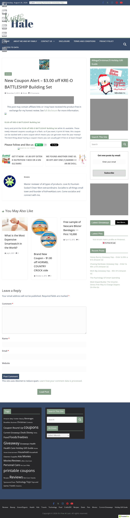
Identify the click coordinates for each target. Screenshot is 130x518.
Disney (29, 432)
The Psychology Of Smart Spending (105, 278)
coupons (31, 427)
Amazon (6, 419)
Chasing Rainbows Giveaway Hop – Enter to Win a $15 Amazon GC (50, 3)
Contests (29, 422)
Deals (23, 432)
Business (14, 422)
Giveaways (24, 443)
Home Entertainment (10, 452)
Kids (20, 456)
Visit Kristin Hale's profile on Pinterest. (109, 239)
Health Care (9, 448)
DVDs (35, 433)
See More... (121, 222)
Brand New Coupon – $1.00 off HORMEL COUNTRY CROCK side (43, 262)
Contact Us (46, 41)
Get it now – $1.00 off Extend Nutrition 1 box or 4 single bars (27, 160)
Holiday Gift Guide (24, 448)
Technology (21, 482)
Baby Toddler (14, 419)
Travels (12, 486)
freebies (23, 437)
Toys (28, 482)
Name (6, 338)
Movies (26, 456)
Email (5, 350)
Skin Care (26, 478)
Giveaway (11, 443)
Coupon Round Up (13, 427)
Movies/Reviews (12, 460)
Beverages (28, 418)
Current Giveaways (12, 432)
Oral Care (29, 461)
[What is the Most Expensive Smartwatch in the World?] (15, 219)
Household (23, 452)
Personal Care (12, 465)
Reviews (8, 74)
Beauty (21, 419)
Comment (7, 303)
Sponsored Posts (9, 482)
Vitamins (19, 486)
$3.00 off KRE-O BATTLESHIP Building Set (22, 122)
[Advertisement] (44, 100)
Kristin (25, 93)
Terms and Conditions (84, 41)
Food (6, 437)
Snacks (33, 478)
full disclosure (51, 110)
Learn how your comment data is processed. (61, 380)
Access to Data (11, 47)
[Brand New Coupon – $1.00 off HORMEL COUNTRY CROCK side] (44, 219)
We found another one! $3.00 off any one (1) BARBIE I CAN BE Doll (61, 160)
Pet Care (23, 465)
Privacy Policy (106, 41)
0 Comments (34, 93)
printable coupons (19, 470)
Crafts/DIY (67, 507)
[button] (53, 41)
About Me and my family (25, 41)
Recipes (6, 478)
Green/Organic (22, 507)
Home (36, 448)
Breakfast (7, 422)
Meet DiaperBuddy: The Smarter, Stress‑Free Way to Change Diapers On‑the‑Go (105, 284)
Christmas (21, 422)
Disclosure (64, 41)
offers (23, 461)
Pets (28, 465)
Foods (13, 437)
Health (33, 443)
